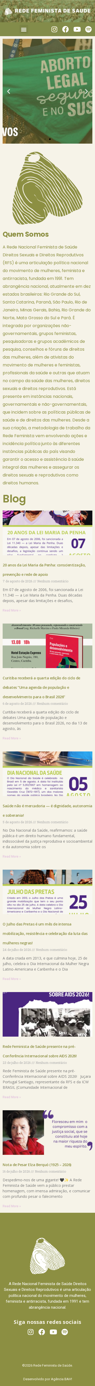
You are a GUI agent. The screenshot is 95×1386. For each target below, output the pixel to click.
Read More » (12, 610)
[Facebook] (65, 29)
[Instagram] (54, 29)
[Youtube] (77, 29)
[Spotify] (88, 29)
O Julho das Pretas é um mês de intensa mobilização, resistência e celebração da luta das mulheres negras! (45, 933)
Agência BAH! (61, 1379)
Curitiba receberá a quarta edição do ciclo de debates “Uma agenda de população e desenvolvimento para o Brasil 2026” (41, 687)
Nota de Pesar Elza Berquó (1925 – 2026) (37, 1164)
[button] (24, 29)
